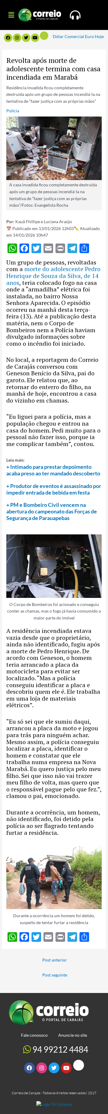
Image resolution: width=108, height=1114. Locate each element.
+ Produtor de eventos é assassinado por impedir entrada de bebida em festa (53, 489)
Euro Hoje (94, 36)
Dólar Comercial (68, 36)
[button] (11, 14)
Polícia (12, 110)
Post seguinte (54, 974)
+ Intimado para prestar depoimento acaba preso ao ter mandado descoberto (53, 470)
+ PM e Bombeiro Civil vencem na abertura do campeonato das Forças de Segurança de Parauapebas (51, 511)
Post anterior (54, 959)
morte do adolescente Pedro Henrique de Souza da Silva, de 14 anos (53, 275)
